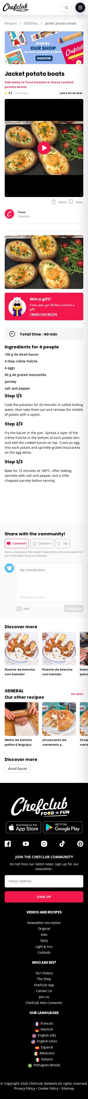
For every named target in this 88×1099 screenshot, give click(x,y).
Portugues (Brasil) (47, 1065)
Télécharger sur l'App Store (23, 827)
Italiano (47, 1059)
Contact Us (44, 991)
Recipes (11, 23)
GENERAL (31, 23)
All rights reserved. (73, 1083)
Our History (44, 973)
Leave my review (71, 93)
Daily (44, 940)
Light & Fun (44, 946)
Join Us (44, 997)
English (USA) (47, 1041)
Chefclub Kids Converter (44, 1002)
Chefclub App (44, 985)
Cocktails (43, 952)
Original (44, 928)
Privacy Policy (24, 1088)
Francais (47, 1023)
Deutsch (47, 1029)
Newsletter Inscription (44, 922)
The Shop (44, 979)
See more (77, 694)
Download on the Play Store (62, 827)
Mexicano (47, 1053)
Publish (73, 608)
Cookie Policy (48, 1088)
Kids (44, 934)
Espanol (47, 1047)
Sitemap (67, 1088)
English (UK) (47, 1035)
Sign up (44, 897)
